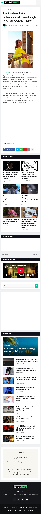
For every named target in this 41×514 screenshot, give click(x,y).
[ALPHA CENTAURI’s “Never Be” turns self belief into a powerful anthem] (8, 399)
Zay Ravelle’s (7, 72)
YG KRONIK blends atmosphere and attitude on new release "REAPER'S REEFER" (29, 199)
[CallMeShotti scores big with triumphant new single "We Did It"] (8, 371)
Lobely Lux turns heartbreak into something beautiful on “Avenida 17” (26, 379)
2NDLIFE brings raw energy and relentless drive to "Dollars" (11, 221)
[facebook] (18, 499)
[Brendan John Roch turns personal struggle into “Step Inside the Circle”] (8, 362)
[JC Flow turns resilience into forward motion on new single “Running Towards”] (11, 166)
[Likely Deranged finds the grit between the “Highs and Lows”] (8, 438)
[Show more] (32, 149)
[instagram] (14, 499)
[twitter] (22, 499)
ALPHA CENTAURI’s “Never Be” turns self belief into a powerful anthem (25, 399)
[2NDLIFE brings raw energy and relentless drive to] (11, 212)
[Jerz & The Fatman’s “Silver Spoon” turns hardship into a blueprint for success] (29, 166)
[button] (2, 2)
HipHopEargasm (32, 507)
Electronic (30, 510)
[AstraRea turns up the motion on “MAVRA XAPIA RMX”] (8, 419)
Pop (15, 510)
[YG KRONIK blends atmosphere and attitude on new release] (29, 189)
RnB (24, 510)
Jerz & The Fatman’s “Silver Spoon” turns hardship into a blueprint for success (29, 176)
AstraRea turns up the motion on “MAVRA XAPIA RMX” (26, 418)
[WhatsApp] (21, 149)
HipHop (10, 10)
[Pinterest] (25, 149)
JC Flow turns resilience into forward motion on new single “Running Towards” (10, 176)
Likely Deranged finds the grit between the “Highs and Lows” (25, 437)
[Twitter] (17, 149)
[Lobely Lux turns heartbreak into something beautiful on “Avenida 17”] (8, 380)
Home (4, 10)
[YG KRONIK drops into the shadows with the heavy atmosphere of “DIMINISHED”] (8, 428)
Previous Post (6, 254)
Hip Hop (10, 510)
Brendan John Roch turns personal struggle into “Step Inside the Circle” (27, 360)
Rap (13, 143)
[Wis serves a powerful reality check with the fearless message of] (11, 189)
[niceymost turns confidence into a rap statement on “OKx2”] (8, 390)
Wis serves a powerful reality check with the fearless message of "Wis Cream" (10, 199)
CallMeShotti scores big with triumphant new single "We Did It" (26, 369)
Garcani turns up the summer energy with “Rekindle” (19, 350)
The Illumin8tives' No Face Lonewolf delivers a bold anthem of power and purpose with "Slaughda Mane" (29, 223)
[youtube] (26, 499)
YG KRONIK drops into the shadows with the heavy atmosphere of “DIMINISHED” (26, 428)
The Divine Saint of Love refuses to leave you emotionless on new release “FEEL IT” (26, 409)
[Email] (28, 149)
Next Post (36, 254)
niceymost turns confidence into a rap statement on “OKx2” (26, 389)
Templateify (14, 507)
